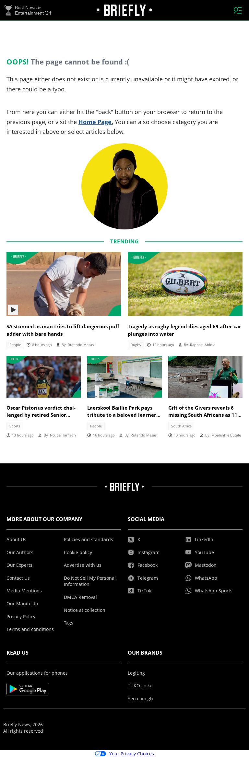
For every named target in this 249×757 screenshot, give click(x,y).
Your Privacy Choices (131, 754)
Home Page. (95, 122)
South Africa (181, 426)
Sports (14, 426)
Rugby (136, 345)
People (15, 345)
